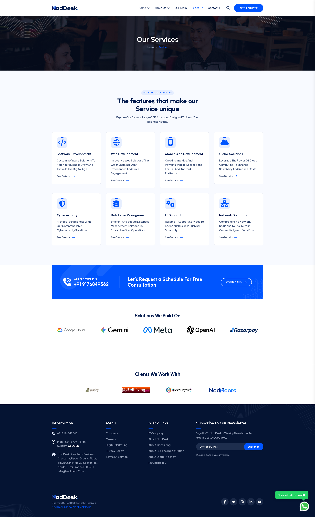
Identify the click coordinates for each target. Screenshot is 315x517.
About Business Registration (166, 451)
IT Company (155, 433)
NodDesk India (82, 507)
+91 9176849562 (91, 284)
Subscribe (254, 446)
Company (112, 433)
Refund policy (157, 462)
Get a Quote (249, 8)
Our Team (181, 8)
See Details (63, 176)
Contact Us (234, 282)
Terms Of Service (117, 456)
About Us (160, 8)
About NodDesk (158, 439)
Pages (195, 8)
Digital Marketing (116, 445)
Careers (111, 439)
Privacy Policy (115, 451)
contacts (214, 8)
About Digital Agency (162, 456)
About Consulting (159, 445)
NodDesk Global (62, 507)
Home (142, 8)
